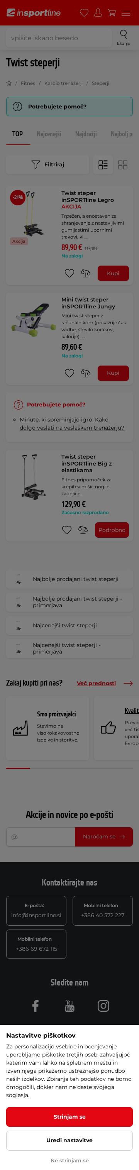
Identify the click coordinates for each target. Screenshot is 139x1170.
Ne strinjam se (70, 1160)
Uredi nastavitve (69, 1140)
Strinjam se (70, 1116)
